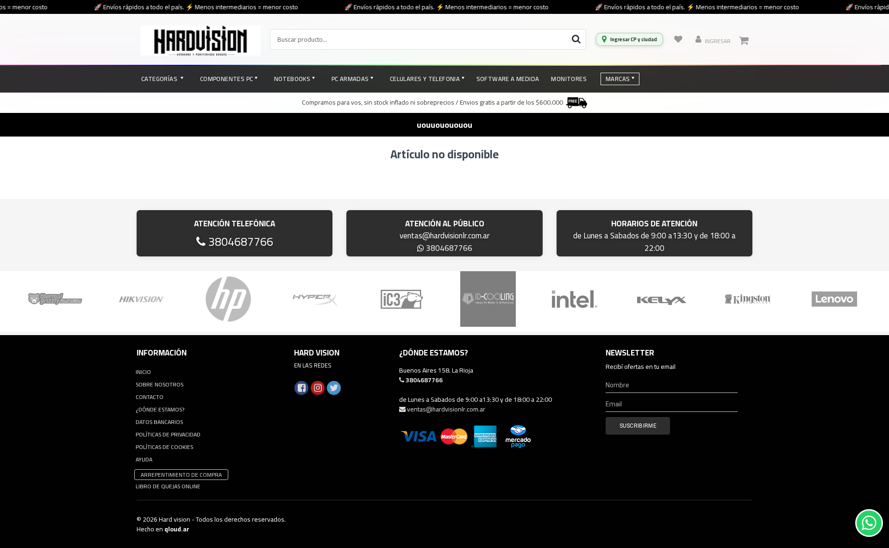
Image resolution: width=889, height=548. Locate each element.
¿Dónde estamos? (160, 409)
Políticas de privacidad (168, 434)
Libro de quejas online (168, 486)
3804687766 (239, 241)
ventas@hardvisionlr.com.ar (444, 235)
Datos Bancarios (159, 422)
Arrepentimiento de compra (181, 474)
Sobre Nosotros (159, 384)
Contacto (149, 397)
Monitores (569, 78)
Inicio (143, 372)
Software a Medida (507, 78)
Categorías (160, 78)
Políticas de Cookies (164, 447)
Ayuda (144, 459)
